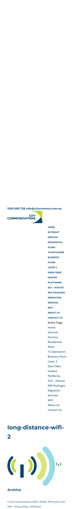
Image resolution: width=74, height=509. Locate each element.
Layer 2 (52, 267)
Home (51, 227)
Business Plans (57, 356)
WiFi (50, 307)
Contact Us (55, 317)
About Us (54, 312)
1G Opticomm (56, 252)
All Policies (36, 506)
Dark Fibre (54, 272)
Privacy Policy (21, 506)
